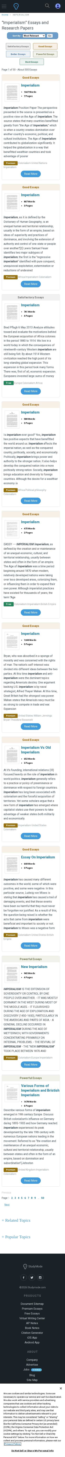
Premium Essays (32, 1308)
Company (32, 1360)
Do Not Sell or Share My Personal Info (32, 1450)
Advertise (32, 1364)
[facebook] (24, 1279)
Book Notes (32, 1328)
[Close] (61, 1388)
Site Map (32, 1380)
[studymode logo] (24, 6)
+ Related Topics (16, 1220)
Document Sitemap (32, 1303)
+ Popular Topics (16, 1237)
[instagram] (41, 1279)
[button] (4, 4)
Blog (32, 1375)
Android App (32, 1342)
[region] (32, 1420)
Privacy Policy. (12, 1444)
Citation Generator (32, 1332)
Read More (30, 173)
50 (42, 1198)
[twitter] (33, 1279)
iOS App (32, 1337)
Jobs (26, 1369)
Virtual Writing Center (32, 1318)
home (5, 15)
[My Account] (59, 6)
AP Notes (32, 1323)
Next (7, 1204)
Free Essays (32, 1313)
